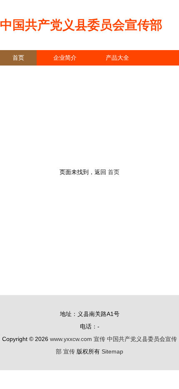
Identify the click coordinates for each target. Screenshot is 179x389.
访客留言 (129, 73)
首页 (18, 57)
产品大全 (117, 57)
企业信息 (76, 73)
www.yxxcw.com (71, 339)
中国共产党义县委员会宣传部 (81, 25)
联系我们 (24, 73)
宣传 (99, 339)
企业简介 (65, 57)
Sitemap (112, 351)
